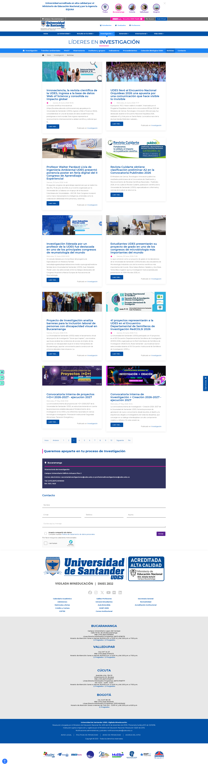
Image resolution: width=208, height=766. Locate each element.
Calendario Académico (62, 598)
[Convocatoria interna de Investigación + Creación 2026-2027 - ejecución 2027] (136, 376)
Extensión (123, 34)
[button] (4, 761)
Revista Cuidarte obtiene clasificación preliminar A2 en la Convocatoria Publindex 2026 (132, 169)
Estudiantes (106, 25)
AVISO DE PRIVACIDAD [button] (112, 735)
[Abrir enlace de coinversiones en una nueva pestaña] (159, 755)
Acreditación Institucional (145, 605)
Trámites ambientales (50, 51)
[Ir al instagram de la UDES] (95, 593)
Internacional (140, 34)
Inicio (46, 34)
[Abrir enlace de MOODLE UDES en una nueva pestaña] (63, 755)
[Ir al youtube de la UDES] (107, 593)
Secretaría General (145, 598)
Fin (129, 440)
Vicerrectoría (79, 51)
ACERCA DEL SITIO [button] (133, 735)
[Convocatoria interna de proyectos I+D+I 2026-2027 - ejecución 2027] (72, 376)
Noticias (170, 51)
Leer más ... (53, 126)
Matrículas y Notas (62, 605)
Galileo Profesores (104, 598)
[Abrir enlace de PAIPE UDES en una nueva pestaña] (49, 755)
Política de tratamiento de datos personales (78, 534)
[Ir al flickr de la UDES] (113, 593)
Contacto (182, 51)
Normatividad (145, 602)
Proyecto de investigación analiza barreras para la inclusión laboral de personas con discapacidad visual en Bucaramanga (72, 325)
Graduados (121, 25)
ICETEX (62, 611)
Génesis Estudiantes (104, 602)
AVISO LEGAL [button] (66, 735)
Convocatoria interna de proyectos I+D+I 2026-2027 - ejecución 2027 (70, 396)
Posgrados (110, 640)
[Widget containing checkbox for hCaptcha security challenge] (58, 543)
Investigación (106, 34)
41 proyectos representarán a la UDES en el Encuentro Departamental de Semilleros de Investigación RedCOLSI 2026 (132, 325)
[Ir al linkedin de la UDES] (119, 593)
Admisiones (62, 602)
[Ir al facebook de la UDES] (89, 593)
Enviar (160, 534)
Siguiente (120, 440)
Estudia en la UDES (85, 34)
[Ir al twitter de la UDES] (101, 593)
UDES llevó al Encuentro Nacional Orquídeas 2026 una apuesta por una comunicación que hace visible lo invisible (134, 95)
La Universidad (63, 34)
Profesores (135, 25)
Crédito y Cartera (62, 608)
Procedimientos (130, 51)
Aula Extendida (104, 605)
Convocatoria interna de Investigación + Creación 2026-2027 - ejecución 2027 (135, 397)
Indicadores (114, 51)
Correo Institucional (104, 611)
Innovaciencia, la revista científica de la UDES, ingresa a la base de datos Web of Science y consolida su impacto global (72, 95)
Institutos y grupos (96, 51)
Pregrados (99, 640)
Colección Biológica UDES (152, 51)
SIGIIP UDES (104, 608)
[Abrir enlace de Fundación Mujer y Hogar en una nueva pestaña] (104, 755)
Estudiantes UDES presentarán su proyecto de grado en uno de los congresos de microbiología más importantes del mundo (133, 248)
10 (111, 440)
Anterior (56, 440)
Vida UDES (158, 34)
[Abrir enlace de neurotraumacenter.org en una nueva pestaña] (132, 755)
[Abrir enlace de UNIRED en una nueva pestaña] (90, 755)
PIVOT (67, 51)
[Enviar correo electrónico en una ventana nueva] (119, 730)
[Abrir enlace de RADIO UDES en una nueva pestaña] (77, 755)
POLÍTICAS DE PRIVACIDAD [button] (87, 735)
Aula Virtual (161, 19)
